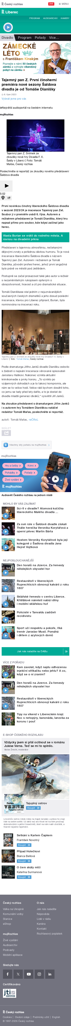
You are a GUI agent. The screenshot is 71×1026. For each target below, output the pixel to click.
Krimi (31, 465)
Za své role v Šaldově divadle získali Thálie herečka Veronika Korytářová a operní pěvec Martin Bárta (42, 527)
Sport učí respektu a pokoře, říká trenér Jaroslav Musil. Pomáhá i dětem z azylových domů (39, 631)
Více (54, 38)
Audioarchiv (50, 18)
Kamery (65, 18)
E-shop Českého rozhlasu (23, 734)
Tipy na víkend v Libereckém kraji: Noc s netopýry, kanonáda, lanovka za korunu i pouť (43, 718)
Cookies (7, 1017)
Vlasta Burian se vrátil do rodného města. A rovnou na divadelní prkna (33, 237)
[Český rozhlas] (12, 4)
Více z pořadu (13, 662)
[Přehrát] (6, 186)
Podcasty (9, 950)
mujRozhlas (8, 456)
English (56, 1017)
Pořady (40, 38)
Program (34, 18)
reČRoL (33, 419)
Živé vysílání (12, 479)
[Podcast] (3, 198)
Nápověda (43, 914)
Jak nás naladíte (46, 909)
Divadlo (7, 38)
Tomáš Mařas (22, 359)
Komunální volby (13, 914)
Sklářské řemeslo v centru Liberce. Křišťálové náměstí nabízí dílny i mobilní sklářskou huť (41, 600)
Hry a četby (11, 465)
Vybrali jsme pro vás (14, 98)
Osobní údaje (22, 1017)
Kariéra (41, 923)
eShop (7, 923)
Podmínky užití (41, 1017)
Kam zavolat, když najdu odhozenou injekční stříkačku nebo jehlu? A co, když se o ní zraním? (42, 670)
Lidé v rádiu (44, 918)
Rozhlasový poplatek (49, 933)
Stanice (7, 918)
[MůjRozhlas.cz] (6, 114)
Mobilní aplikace (13, 954)
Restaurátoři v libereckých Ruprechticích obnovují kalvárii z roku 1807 (43, 584)
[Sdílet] (9, 198)
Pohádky (10, 472)
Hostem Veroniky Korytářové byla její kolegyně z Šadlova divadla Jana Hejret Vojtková (42, 543)
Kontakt (41, 928)
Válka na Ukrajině (13, 909)
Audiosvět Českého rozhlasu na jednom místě (27, 495)
